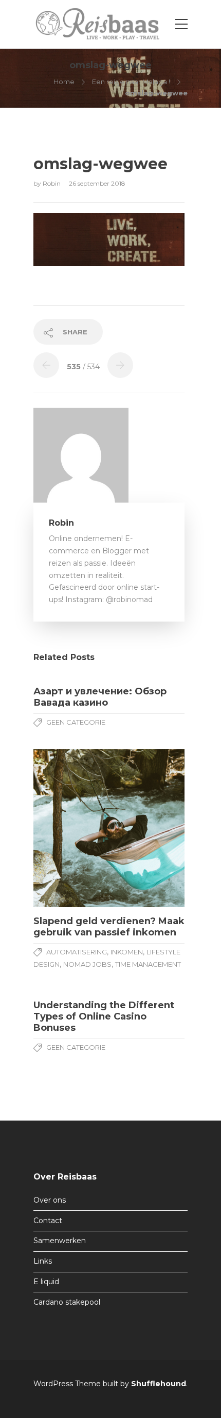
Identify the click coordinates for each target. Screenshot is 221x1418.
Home (64, 81)
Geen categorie (75, 722)
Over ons (49, 1200)
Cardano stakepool (66, 1302)
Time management (148, 964)
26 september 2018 (97, 183)
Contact (47, 1220)
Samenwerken (59, 1240)
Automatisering (76, 952)
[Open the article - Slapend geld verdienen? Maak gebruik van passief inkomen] (71, 828)
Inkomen (126, 952)
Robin (52, 183)
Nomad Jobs (87, 964)
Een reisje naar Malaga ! (131, 81)
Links (42, 1261)
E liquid (46, 1281)
